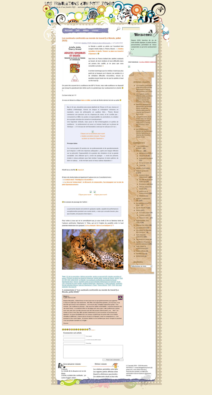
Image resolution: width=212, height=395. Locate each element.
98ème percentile (86, 276)
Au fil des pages (144, 213)
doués (117, 278)
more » (93, 330)
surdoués (119, 283)
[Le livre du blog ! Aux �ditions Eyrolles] (129, 67)
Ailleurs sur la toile (142, 171)
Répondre (65, 323)
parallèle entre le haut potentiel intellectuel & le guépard (97, 282)
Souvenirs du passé (142, 239)
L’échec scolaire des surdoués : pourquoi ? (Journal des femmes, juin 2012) (73, 375)
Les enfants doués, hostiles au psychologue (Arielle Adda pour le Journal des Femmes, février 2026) (144, 133)
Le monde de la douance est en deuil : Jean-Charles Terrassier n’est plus (73, 371)
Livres (95, 30)
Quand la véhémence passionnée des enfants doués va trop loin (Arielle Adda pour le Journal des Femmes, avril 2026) (105, 374)
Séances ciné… (144, 218)
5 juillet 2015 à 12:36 (69, 297)
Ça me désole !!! (141, 208)
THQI (113, 285)
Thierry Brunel (102, 285)
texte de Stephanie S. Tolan (88, 285)
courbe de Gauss (108, 278)
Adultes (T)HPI (86, 43)
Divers (138, 210)
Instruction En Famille (146, 158)
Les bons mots (141, 228)
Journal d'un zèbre (142, 225)
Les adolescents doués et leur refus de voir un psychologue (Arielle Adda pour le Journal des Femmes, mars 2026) (105, 376)
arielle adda (98, 278)
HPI (65, 280)
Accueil (69, 30)
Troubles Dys (140, 254)
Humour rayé (143, 215)
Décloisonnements (145, 153)
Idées (86, 30)
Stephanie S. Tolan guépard (105, 283)
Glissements (143, 156)
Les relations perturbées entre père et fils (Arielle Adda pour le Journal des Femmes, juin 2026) (105, 369)
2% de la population (73, 276)
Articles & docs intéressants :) (102, 43)
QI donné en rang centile (73, 283)
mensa (75, 282)
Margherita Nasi (67, 282)
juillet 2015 (74, 280)
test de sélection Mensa (70, 285)
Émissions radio (144, 184)
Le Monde (82, 280)
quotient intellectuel (89, 283)
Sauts (141, 165)
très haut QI (72, 287)
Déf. (78, 30)
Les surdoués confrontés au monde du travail (101, 280)
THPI (109, 285)
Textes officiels (141, 251)
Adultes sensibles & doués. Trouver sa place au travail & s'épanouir (91, 277)
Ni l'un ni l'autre (144, 163)
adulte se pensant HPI (100, 276)
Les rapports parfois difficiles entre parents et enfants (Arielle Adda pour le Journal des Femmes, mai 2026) (144, 98)
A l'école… (139, 151)
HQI (68, 280)
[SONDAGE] (140, 256)
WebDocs (142, 196)
